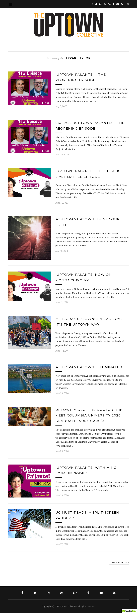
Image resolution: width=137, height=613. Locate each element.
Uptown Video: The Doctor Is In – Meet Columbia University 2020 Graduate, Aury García (90, 415)
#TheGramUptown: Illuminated (88, 367)
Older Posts (118, 562)
